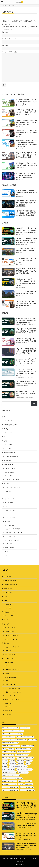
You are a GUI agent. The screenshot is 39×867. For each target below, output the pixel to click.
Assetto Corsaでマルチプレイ (25, 737)
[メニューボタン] (2, 2)
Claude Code (32, 739)
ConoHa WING (9, 502)
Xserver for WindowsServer (12, 456)
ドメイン (6, 483)
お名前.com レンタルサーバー (13, 532)
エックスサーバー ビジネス (12, 529)
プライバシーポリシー (22, 858)
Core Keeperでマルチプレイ (10, 742)
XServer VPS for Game (11, 476)
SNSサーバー (8, 429)
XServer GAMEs (9, 472)
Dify (4, 748)
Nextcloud (12, 763)
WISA (21, 784)
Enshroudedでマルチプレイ (23, 748)
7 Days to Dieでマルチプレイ (10, 728)
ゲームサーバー (9, 464)
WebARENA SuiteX (10, 517)
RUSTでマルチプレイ (8, 769)
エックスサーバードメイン (12, 487)
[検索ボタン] (37, 2)
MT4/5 (4, 763)
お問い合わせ (19, 861)
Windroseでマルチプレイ (9, 784)
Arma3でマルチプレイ (8, 737)
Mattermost (20, 760)
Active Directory (25, 728)
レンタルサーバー (9, 499)
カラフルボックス (10, 536)
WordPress (7, 460)
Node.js (21, 763)
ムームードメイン (10, 495)
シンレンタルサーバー (11, 544)
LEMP (12, 760)
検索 (34, 403)
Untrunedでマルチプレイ (9, 781)
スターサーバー (9, 547)
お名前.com (8, 491)
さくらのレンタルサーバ (12, 540)
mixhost (7, 514)
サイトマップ (32, 858)
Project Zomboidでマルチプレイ (18, 766)
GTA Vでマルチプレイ (22, 754)
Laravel (5, 760)
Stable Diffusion (23, 772)
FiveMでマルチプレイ (24, 751)
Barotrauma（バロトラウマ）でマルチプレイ (14, 739)
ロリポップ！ (8, 555)
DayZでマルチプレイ (28, 745)
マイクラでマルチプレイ (27, 790)
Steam (6, 437)
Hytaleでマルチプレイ (8, 757)
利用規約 (12, 858)
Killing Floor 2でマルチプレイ (25, 757)
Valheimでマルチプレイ (25, 781)
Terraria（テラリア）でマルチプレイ (12, 778)
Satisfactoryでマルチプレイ (24, 769)
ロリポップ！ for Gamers (12, 479)
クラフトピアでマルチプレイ (10, 787)
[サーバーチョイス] (19, 2)
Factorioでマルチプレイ (9, 751)
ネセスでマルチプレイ (26, 787)
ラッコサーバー (9, 551)
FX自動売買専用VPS (10, 425)
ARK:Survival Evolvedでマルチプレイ (12, 734)
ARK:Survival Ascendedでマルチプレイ (12, 731)
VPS (5, 441)
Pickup (4, 766)
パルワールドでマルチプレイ (10, 790)
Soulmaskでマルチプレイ (9, 772)
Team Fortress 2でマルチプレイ (11, 775)
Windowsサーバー (9, 452)
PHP (28, 763)
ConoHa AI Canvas (10, 421)
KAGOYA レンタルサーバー (12, 510)
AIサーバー (7, 417)
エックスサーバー (10, 525)
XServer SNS (8, 433)
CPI (6, 506)
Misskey (29, 760)
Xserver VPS (8, 445)
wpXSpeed (8, 521)
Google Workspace (8, 754)
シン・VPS (8, 448)
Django (11, 748)
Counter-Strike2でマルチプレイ (11, 745)
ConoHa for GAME (10, 468)
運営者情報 (6, 858)
